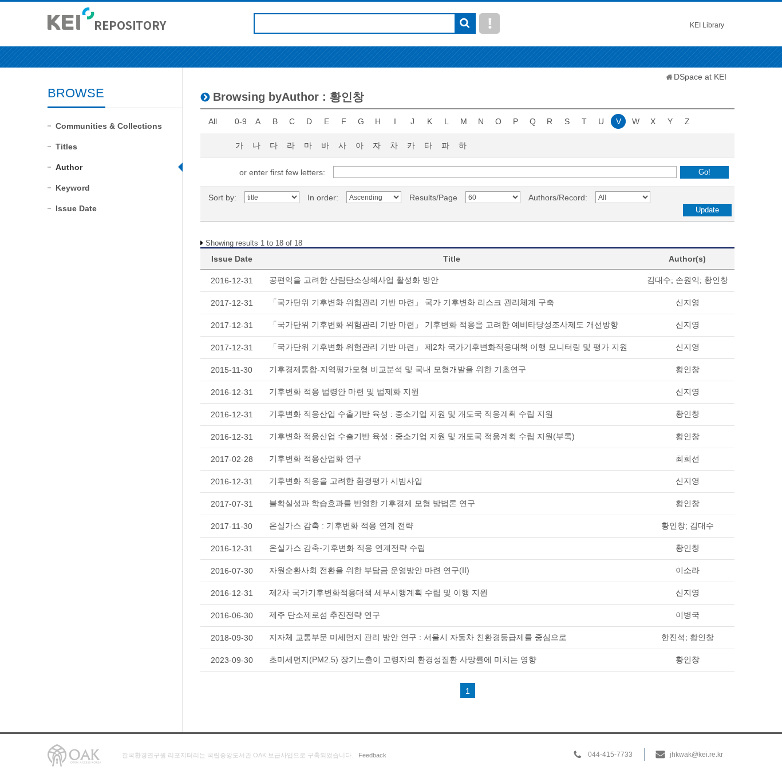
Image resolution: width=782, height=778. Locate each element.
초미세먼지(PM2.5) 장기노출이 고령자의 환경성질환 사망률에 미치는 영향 (402, 659)
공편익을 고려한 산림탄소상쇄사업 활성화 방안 (354, 280)
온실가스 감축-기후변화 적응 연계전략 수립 (347, 547)
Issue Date (76, 208)
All (212, 121)
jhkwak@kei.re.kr (696, 755)
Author (69, 167)
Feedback (372, 755)
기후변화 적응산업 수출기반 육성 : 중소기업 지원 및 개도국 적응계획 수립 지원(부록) (422, 436)
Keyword (73, 187)
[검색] (465, 24)
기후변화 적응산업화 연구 (315, 458)
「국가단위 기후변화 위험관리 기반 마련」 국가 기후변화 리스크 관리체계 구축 (411, 302)
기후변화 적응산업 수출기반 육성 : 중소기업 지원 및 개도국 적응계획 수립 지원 (411, 413)
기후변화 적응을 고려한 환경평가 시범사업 (345, 480)
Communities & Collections (109, 126)
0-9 (241, 121)
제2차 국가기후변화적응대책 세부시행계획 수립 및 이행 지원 (378, 592)
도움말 (489, 23)
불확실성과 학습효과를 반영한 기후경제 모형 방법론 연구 (372, 503)
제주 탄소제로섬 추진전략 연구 (324, 614)
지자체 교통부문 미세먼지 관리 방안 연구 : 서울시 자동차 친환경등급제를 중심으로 (418, 637)
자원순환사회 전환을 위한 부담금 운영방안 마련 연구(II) (369, 570)
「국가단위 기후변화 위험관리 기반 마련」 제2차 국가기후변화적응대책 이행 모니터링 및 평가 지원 (448, 347)
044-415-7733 (610, 755)
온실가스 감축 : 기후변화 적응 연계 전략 (341, 525)
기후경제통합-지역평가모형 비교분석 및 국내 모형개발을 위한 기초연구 (397, 369)
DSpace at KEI (700, 76)
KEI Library (707, 25)
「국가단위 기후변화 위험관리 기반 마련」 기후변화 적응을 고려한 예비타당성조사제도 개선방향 (443, 324)
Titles (66, 146)
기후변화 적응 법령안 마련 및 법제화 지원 (344, 391)
